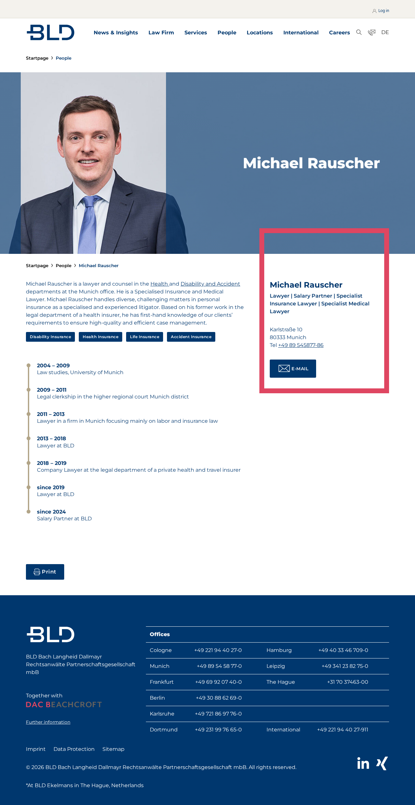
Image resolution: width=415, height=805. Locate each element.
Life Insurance (144, 336)
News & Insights (116, 33)
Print (49, 572)
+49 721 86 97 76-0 (218, 714)
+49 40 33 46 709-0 (343, 650)
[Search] (358, 32)
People (227, 33)
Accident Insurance (191, 336)
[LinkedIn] (363, 763)
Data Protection (74, 749)
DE (385, 32)
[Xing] (382, 763)
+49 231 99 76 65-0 (218, 730)
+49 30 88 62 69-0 (219, 698)
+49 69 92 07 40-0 (218, 682)
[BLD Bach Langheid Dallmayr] (50, 32)
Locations (260, 33)
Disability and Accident (210, 284)
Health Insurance (100, 336)
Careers (339, 33)
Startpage (37, 58)
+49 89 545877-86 (301, 345)
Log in (383, 10)
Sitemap (113, 749)
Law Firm (161, 33)
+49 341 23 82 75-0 (345, 666)
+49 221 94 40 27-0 (218, 650)
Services (195, 33)
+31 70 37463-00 (347, 682)
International (301, 33)
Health (159, 284)
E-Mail (299, 368)
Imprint (36, 749)
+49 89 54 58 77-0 (219, 666)
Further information (48, 722)
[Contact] (371, 32)
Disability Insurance (50, 336)
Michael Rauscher (99, 265)
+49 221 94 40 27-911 (342, 730)
